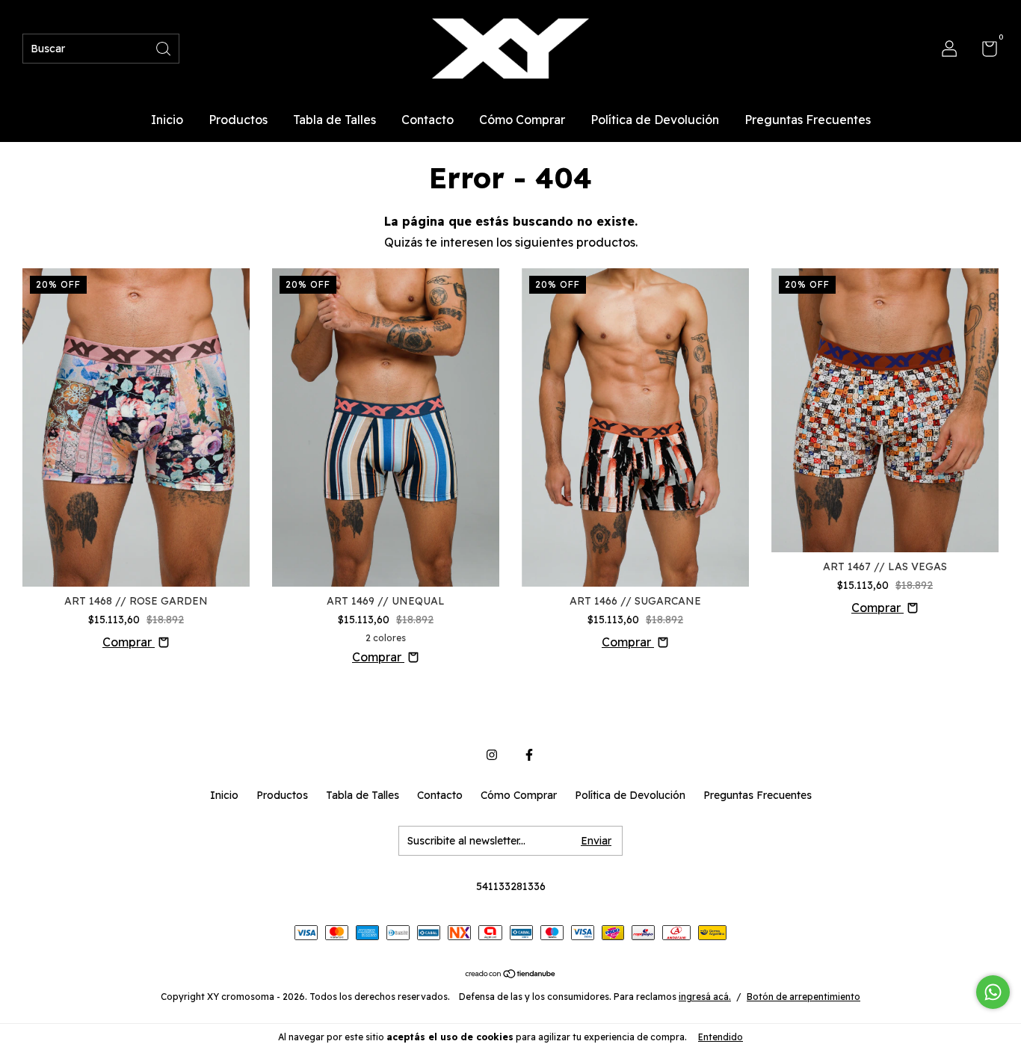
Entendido (720, 1037)
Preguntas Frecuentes (807, 119)
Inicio (167, 119)
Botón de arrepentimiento (803, 996)
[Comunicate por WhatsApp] (993, 992)
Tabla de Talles (334, 119)
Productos (238, 119)
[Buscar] (164, 47)
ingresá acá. (705, 996)
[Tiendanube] (511, 974)
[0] (984, 51)
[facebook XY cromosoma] (529, 755)
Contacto (427, 119)
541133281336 (511, 886)
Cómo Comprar (522, 119)
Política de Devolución (654, 119)
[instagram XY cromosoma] (492, 755)
